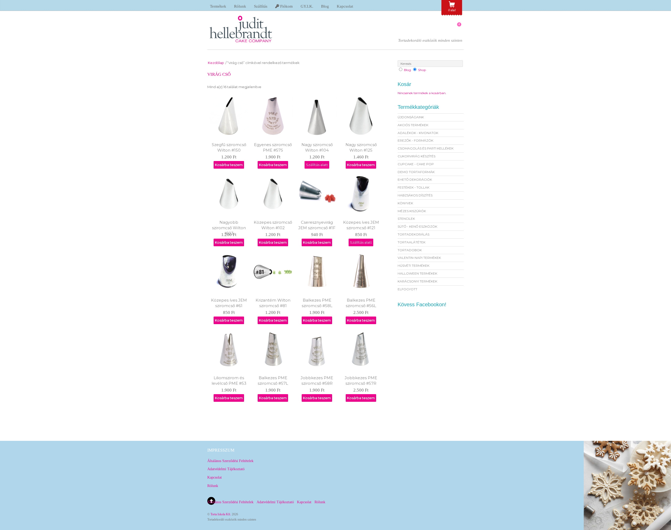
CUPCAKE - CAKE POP (416, 164)
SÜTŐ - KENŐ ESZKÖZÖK (417, 226)
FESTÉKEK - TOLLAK (413, 187)
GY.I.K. (307, 6)
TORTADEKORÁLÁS (413, 234)
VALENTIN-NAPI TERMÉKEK (419, 258)
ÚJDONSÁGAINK (411, 117)
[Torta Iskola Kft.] (241, 44)
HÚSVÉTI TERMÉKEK (413, 265)
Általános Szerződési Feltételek (230, 461)
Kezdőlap (216, 63)
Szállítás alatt (317, 165)
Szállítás (260, 6)
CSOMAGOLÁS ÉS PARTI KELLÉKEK (425, 148)
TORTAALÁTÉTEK (411, 242)
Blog (325, 6)
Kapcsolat (345, 6)
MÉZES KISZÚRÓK (412, 211)
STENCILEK (406, 219)
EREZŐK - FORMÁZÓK (415, 140)
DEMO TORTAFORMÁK (416, 172)
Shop (422, 70)
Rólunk (240, 6)
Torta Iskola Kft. (220, 514)
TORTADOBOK (410, 250)
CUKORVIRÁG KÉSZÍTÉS (416, 156)
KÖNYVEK (405, 203)
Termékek (218, 6)
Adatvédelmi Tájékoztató (226, 469)
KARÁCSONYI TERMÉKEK (417, 281)
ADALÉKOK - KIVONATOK (418, 133)
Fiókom (286, 6)
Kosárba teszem (229, 165)
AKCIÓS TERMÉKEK (413, 125)
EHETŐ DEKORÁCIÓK (415, 179)
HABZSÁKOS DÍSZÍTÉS (415, 195)
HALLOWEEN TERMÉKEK (417, 273)
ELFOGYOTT (407, 289)
